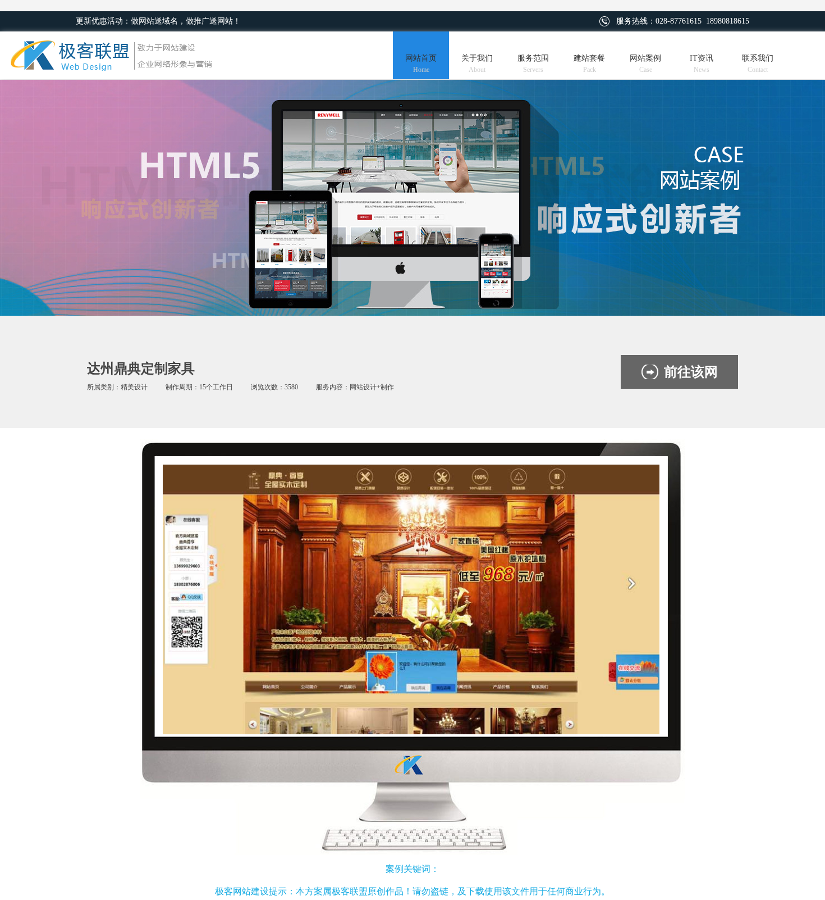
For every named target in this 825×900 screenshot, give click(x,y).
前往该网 (691, 372)
